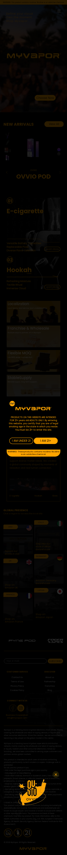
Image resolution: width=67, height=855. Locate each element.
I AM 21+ (45, 441)
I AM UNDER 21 (21, 441)
